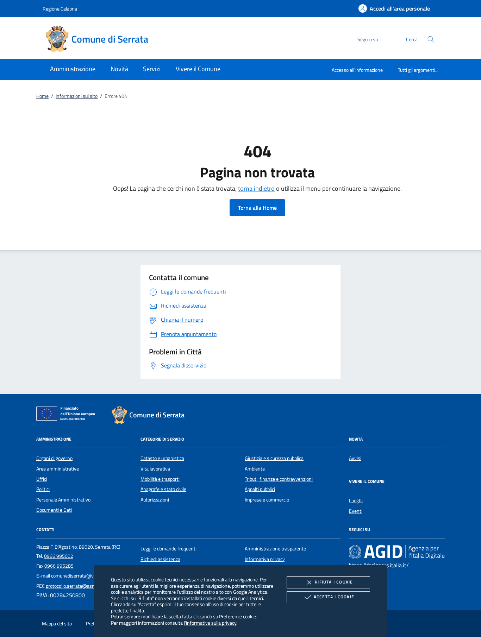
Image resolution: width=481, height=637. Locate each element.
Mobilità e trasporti (160, 479)
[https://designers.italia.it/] (397, 552)
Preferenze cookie (237, 616)
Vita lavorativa (155, 469)
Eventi (355, 511)
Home (42, 96)
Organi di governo (54, 458)
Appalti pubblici (260, 489)
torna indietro (256, 188)
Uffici (41, 479)
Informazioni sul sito (77, 96)
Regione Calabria (60, 8)
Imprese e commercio (267, 500)
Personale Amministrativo (63, 500)
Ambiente (255, 469)
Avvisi (355, 458)
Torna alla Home (257, 207)
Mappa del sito (57, 623)
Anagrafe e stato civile (163, 489)
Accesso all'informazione (357, 70)
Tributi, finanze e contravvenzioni (279, 479)
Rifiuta (334, 582)
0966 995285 (59, 566)
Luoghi (356, 500)
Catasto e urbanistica (162, 458)
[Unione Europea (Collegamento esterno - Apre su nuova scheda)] (67, 415)
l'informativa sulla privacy (210, 622)
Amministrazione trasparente (275, 549)
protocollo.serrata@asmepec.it (78, 586)
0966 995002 (58, 556)
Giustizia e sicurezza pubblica (274, 458)
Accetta (334, 596)
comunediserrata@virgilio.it (79, 576)
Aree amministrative (57, 469)
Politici (43, 489)
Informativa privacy (265, 559)
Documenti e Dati (54, 510)
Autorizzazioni (154, 500)
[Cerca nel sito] (430, 39)
